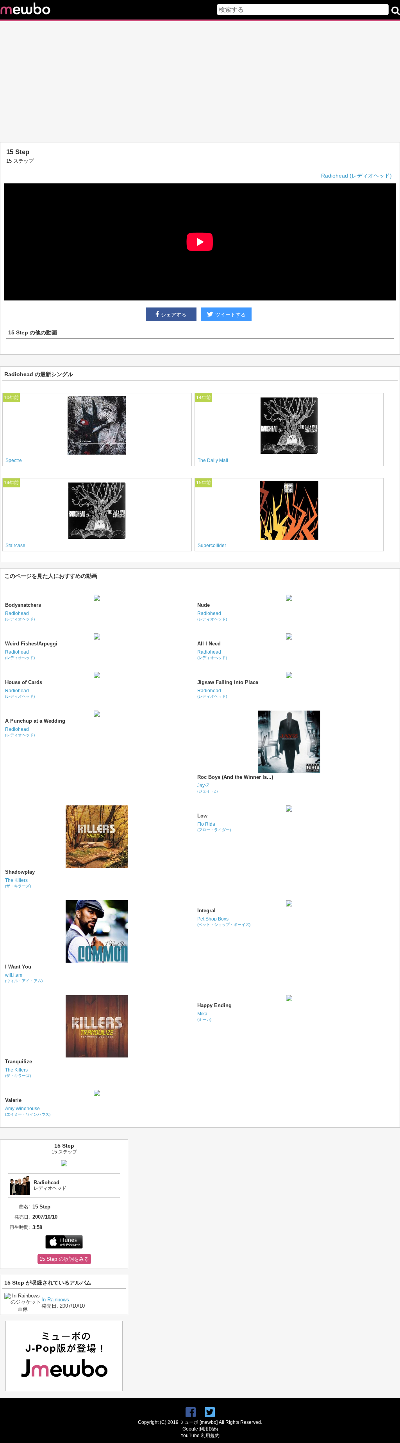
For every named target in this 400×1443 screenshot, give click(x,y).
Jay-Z (207, 788)
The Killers (18, 883)
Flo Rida (214, 826)
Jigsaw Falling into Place (227, 682)
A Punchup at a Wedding (35, 721)
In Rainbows (55, 1300)
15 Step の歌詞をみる (64, 1259)
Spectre (13, 460)
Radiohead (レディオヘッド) (356, 175)
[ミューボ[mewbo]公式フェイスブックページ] (191, 1412)
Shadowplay (20, 872)
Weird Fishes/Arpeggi (31, 644)
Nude (203, 605)
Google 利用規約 (200, 1429)
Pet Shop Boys (223, 921)
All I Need (209, 644)
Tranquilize (18, 1061)
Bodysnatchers (23, 605)
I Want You (18, 967)
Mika (204, 1016)
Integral (206, 910)
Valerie (13, 1100)
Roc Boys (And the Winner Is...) (235, 777)
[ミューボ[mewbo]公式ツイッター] (210, 1412)
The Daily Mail (213, 460)
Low (202, 816)
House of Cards (23, 682)
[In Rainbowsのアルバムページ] (22, 1309)
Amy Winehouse (27, 1111)
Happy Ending (214, 1005)
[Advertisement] (200, 81)
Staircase (15, 545)
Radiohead (20, 616)
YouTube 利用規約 (200, 1435)
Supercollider (212, 545)
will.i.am (24, 977)
